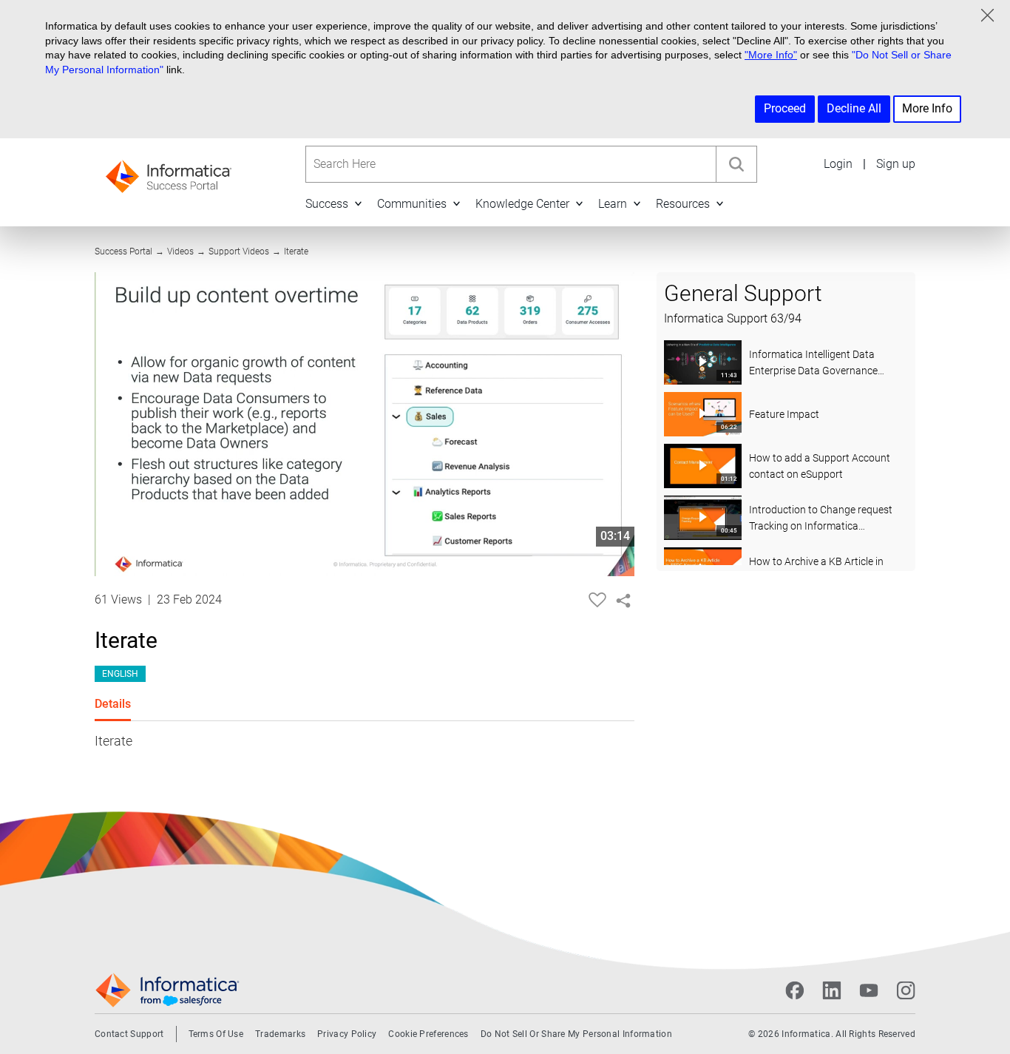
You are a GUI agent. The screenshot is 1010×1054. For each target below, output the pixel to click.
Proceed (785, 108)
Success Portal (123, 251)
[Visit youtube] (868, 990)
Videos (180, 251)
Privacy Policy (346, 1034)
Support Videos (239, 251)
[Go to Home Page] (169, 172)
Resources (683, 204)
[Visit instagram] (905, 990)
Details (113, 704)
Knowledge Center (522, 204)
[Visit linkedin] (831, 990)
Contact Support (129, 1034)
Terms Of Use (216, 1034)
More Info (927, 108)
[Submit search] (736, 164)
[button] (358, 204)
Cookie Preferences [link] (428, 1034)
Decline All (854, 108)
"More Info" (771, 55)
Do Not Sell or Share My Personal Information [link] (576, 1034)
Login (838, 164)
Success (326, 204)
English (120, 674)
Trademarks (280, 1034)
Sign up (895, 164)
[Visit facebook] (794, 990)
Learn (612, 204)
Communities (412, 204)
